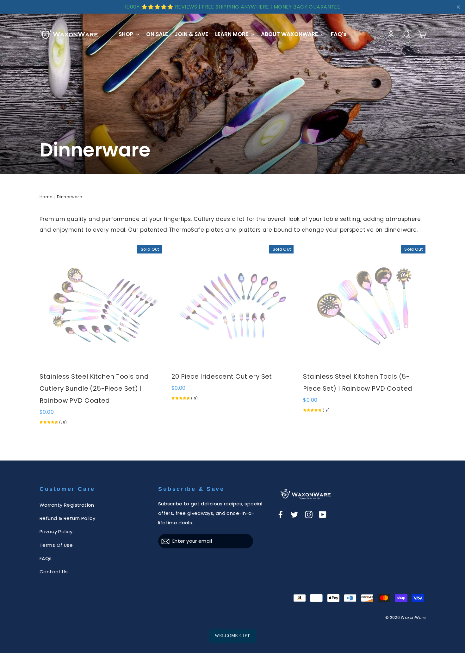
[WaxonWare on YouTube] (322, 514)
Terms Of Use (56, 545)
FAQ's (338, 34)
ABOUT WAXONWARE (290, 34)
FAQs (46, 558)
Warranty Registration (67, 505)
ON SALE (157, 34)
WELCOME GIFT (232, 635)
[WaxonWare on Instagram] (309, 514)
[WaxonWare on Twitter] (294, 514)
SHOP (126, 34)
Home (46, 197)
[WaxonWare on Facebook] (280, 514)
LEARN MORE (232, 34)
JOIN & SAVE (191, 34)
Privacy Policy (56, 531)
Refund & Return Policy (67, 518)
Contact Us (54, 571)
